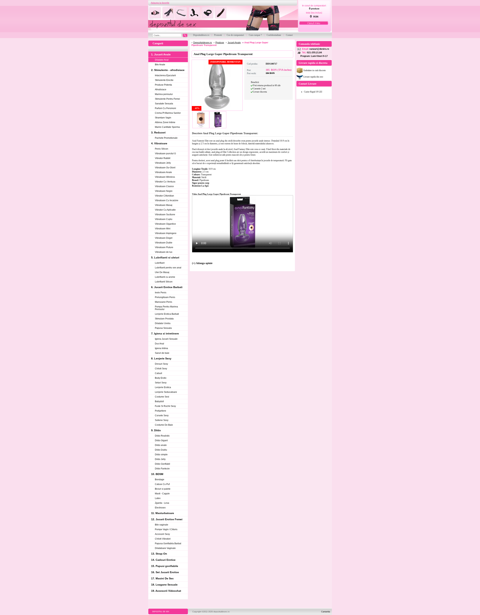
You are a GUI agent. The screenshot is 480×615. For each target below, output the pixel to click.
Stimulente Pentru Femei (167, 99)
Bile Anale (160, 64)
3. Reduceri (158, 132)
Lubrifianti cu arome (165, 277)
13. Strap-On (159, 553)
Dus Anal (159, 343)
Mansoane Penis (163, 302)
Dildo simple (161, 454)
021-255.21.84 (314, 52)
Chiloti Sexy (161, 368)
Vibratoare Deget (163, 238)
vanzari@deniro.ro (319, 49)
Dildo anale (161, 445)
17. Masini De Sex (162, 578)
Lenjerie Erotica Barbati (167, 314)
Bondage (159, 479)
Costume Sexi (162, 396)
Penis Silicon (161, 149)
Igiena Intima (161, 348)
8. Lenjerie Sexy (161, 358)
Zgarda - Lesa (162, 503)
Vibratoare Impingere (165, 233)
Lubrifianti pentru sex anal (168, 267)
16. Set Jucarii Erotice (165, 572)
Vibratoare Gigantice (165, 224)
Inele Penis (160, 292)
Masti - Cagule (162, 493)
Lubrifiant (159, 263)
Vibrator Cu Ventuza (165, 181)
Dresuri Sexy (161, 364)
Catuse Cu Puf (162, 484)
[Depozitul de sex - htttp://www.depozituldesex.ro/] (222, 19)
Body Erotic (160, 378)
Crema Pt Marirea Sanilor (168, 113)
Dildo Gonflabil (162, 464)
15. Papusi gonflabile (164, 566)
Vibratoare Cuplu (163, 219)
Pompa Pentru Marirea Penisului (166, 308)
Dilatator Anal (162, 60)
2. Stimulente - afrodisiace (167, 70)
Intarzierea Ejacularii (165, 75)
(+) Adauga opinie (202, 263)
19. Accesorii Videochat (166, 590)
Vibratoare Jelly (163, 163)
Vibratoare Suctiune (165, 214)
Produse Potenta (163, 85)
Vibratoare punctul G (165, 153)
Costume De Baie (164, 425)
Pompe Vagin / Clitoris (166, 529)
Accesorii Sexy (162, 534)
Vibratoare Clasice (164, 186)
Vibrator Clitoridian (164, 195)
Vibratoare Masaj (163, 205)
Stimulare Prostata (164, 318)
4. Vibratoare (159, 143)
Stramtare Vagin (163, 117)
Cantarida (325, 611)
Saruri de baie (162, 353)
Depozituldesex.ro (202, 42)
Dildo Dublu (161, 450)
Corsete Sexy (162, 415)
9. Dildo (156, 430)
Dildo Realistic (162, 435)
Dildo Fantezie (162, 468)
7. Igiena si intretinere (165, 333)
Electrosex (160, 507)
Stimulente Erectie (164, 80)
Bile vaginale (161, 524)
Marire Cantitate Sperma (167, 127)
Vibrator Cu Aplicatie (165, 210)
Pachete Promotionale (166, 138)
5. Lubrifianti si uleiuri (165, 257)
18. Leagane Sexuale (164, 584)
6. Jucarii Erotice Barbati (166, 287)
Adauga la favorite (160, 3)
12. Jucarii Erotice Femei (166, 519)
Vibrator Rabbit (162, 158)
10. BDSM (157, 474)
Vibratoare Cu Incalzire (166, 200)
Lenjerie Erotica (163, 387)
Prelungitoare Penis (165, 297)
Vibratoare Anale (163, 172)
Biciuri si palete (162, 489)
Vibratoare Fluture (164, 247)
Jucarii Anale (234, 42)
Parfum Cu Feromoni (165, 108)
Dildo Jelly (160, 459)
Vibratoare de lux (163, 252)
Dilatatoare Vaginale (165, 548)
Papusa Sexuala (163, 328)
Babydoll (159, 401)
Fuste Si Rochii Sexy (165, 406)
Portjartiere (160, 410)
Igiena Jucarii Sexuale (166, 339)
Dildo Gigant (161, 440)
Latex (157, 498)
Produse (219, 42)
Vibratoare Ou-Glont (165, 167)
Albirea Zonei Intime (165, 122)
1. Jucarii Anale (161, 54)
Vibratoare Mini (162, 228)
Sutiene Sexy (161, 420)
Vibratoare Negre (163, 191)
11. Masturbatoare (162, 513)
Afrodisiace (160, 89)
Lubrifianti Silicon (163, 281)
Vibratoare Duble (163, 242)
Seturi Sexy (160, 382)
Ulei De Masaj (162, 272)
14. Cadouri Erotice (163, 559)
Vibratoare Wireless (165, 177)
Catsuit (158, 373)
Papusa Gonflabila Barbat (168, 543)
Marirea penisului (164, 94)
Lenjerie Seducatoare (166, 392)
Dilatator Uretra (162, 323)
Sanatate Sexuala (164, 103)
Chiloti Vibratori (163, 538)
